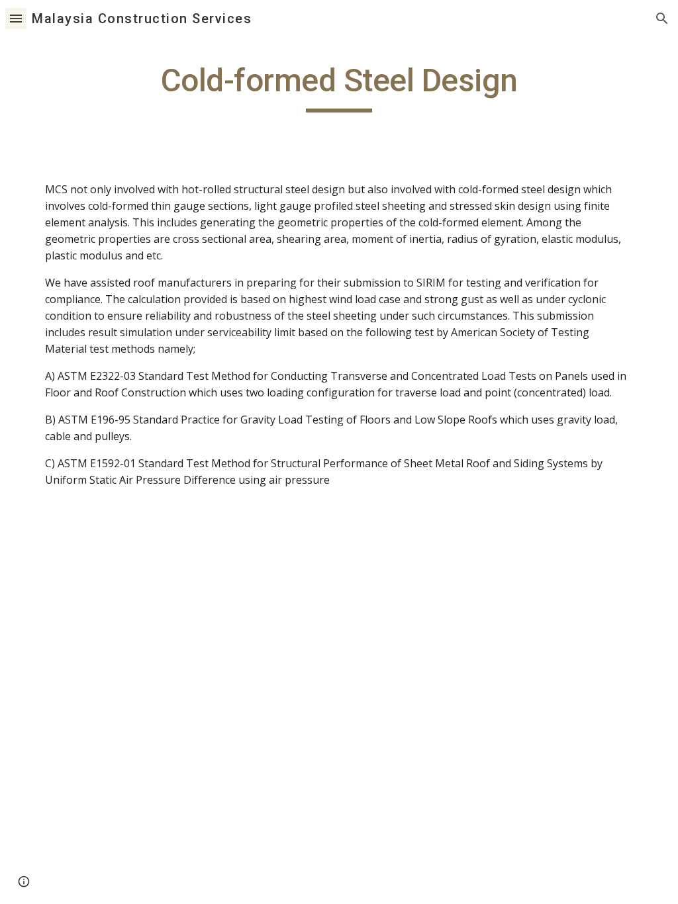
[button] (16, 18)
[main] (339, 87)
